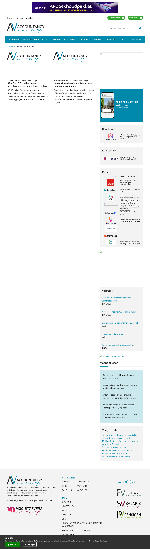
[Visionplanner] (111, 184)
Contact (66, 514)
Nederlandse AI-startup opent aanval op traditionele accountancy (120, 386)
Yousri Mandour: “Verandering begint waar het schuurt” (130, 184)
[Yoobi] (110, 176)
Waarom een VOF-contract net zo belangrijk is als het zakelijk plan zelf (130, 237)
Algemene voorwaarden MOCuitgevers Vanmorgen (82, 524)
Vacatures (82, 486)
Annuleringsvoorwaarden (76, 530)
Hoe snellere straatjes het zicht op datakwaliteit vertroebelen (130, 215)
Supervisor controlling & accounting (118, 332)
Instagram (132, 482)
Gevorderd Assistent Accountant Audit (118, 298)
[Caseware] (111, 136)
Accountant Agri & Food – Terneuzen (118, 343)
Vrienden (67, 510)
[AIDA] (111, 200)
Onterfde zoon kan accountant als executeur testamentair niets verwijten (120, 396)
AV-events (82, 490)
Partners (67, 490)
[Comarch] (111, 222)
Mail (126, 482)
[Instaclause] (110, 237)
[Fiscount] (111, 158)
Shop (64, 519)
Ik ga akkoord (12, 544)
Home (9, 46)
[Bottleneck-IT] (111, 207)
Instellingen (29, 544)
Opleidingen (83, 481)
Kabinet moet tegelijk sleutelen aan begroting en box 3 (118, 376)
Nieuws (65, 481)
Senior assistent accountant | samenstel (120, 309)
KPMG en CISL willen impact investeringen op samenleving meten (27, 84)
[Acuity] (110, 192)
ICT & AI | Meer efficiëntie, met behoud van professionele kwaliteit (130, 136)
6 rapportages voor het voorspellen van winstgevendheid (128, 176)
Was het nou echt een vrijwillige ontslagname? (128, 158)
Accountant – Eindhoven (112, 320)
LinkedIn (119, 482)
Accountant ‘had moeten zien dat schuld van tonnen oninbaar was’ (120, 416)
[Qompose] (111, 230)
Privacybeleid (69, 534)
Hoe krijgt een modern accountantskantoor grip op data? (129, 192)
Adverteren (68, 506)
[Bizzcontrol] (110, 214)
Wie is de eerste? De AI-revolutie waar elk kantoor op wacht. (130, 207)
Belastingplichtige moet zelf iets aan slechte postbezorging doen (118, 406)
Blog (64, 486)
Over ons (66, 502)
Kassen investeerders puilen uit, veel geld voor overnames (73, 84)
